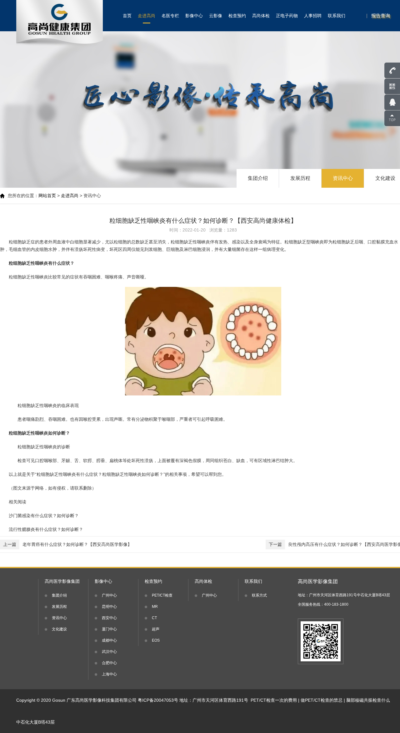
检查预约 (237, 15)
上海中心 (109, 674)
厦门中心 (109, 629)
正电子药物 (287, 15)
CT (154, 618)
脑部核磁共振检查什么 (368, 700)
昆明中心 (109, 606)
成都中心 (109, 640)
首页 (127, 15)
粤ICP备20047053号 (158, 700)
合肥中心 (109, 663)
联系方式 (259, 595)
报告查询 (380, 15)
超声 (155, 629)
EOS (156, 640)
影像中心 (194, 15)
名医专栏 (170, 15)
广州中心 (109, 595)
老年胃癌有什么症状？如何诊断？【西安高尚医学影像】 (67, 544)
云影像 (215, 15)
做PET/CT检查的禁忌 (321, 700)
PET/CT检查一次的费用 (274, 700)
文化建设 (59, 629)
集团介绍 (258, 178)
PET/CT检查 (162, 595)
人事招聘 (313, 15)
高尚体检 (261, 15)
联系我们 (336, 15)
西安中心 (109, 618)
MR (155, 606)
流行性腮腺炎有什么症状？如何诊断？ (46, 529)
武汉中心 (109, 651)
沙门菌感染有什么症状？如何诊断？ (44, 515)
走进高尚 (146, 15)
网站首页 (47, 195)
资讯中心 (343, 178)
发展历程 (300, 178)
